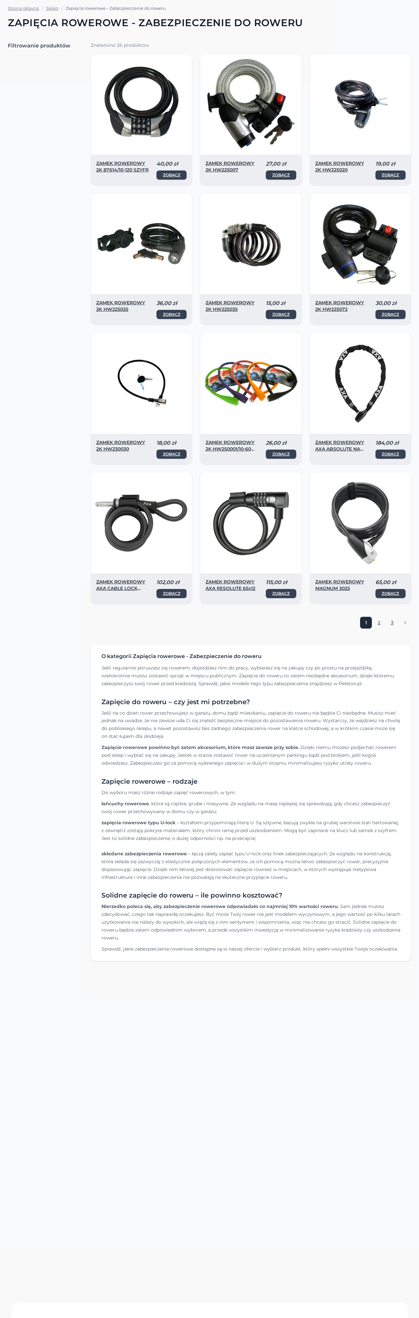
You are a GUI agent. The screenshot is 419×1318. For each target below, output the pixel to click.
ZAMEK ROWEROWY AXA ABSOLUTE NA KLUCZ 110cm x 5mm (339, 448)
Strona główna (23, 8)
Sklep (52, 8)
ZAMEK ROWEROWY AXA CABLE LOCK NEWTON (120, 588)
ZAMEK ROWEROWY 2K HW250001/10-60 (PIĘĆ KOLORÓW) (230, 448)
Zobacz (171, 174)
